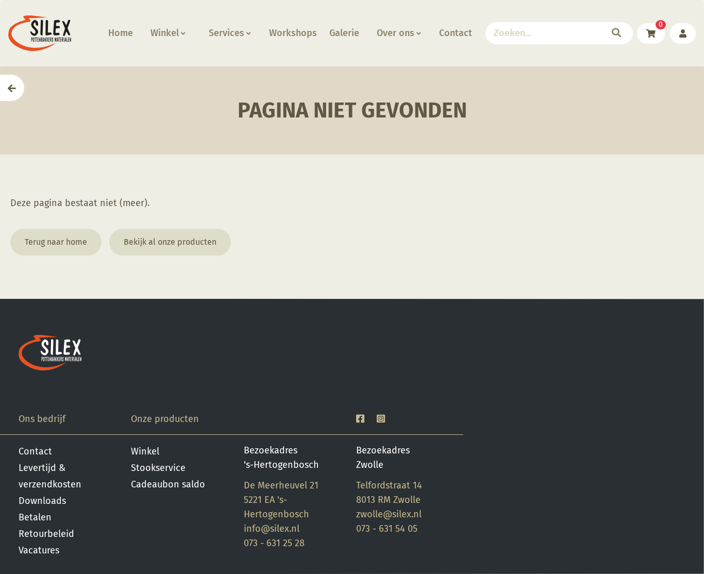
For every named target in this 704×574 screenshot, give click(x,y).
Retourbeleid (46, 533)
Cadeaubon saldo (168, 484)
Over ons (395, 33)
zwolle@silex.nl (389, 514)
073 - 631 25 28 (274, 543)
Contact (455, 33)
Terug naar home (56, 242)
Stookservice (158, 468)
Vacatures (39, 550)
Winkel (164, 33)
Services (226, 33)
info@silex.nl (271, 528)
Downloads (42, 501)
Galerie (344, 33)
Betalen (35, 517)
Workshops (293, 33)
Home (120, 33)
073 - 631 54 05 (386, 528)
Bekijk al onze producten (170, 242)
